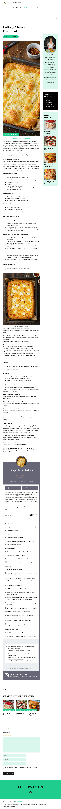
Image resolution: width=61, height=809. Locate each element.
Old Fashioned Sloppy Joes (32, 714)
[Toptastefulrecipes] (12, 2)
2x (33, 515)
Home (5, 8)
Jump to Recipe (17, 138)
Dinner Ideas (7, 13)
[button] (56, 18)
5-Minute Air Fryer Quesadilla (49, 182)
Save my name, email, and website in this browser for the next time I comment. (21, 768)
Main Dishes (17, 13)
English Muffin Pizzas (20, 714)
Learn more (50, 86)
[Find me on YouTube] (30, 792)
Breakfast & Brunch (29, 8)
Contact (31, 13)
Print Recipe (26, 138)
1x (30, 515)
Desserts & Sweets (42, 8)
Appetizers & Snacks (15, 8)
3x (36, 515)
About (24, 13)
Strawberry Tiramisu (6, 714)
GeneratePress (20, 801)
